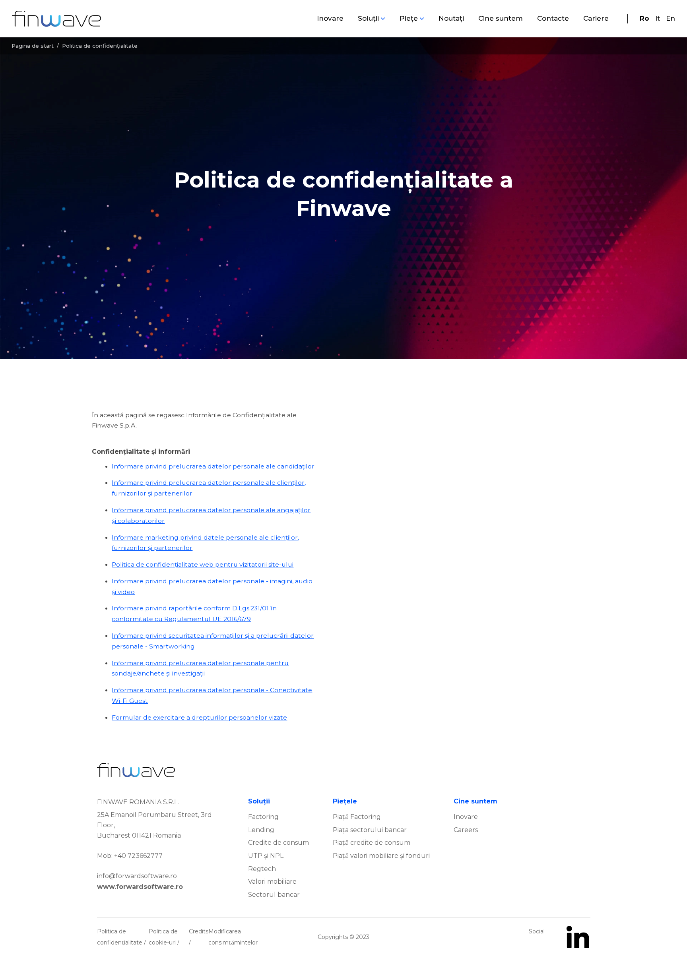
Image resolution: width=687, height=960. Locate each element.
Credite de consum (278, 842)
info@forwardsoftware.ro (137, 876)
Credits (198, 931)
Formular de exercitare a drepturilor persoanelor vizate (199, 717)
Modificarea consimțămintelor (233, 937)
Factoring (263, 817)
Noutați (451, 18)
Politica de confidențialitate (120, 937)
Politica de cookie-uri (163, 937)
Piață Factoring (357, 817)
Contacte (553, 18)
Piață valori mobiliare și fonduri (381, 855)
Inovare (330, 18)
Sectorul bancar (274, 894)
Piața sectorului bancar (370, 830)
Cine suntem (500, 18)
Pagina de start (33, 46)
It (657, 18)
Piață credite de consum (371, 842)
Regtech (262, 869)
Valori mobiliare (272, 881)
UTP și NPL (265, 855)
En (670, 18)
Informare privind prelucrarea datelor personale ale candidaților (213, 466)
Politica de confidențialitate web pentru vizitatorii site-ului (202, 564)
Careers (466, 830)
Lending (261, 830)
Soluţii (368, 18)
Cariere (596, 18)
